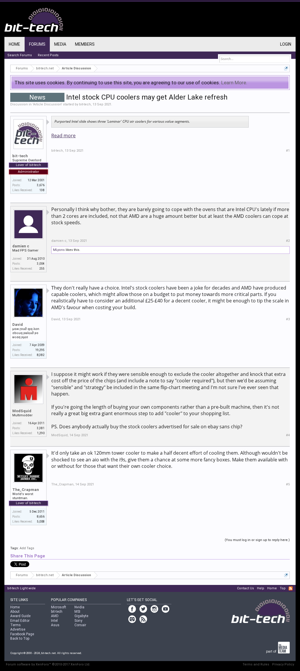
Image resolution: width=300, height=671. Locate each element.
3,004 (41, 263)
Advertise (17, 629)
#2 (288, 241)
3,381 (41, 428)
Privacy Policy (283, 664)
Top (283, 588)
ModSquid (21, 411)
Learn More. (234, 82)
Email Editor (20, 621)
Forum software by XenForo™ (48, 664)
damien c (20, 246)
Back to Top (19, 638)
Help (260, 588)
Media (60, 44)
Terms (15, 625)
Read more (63, 135)
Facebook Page (22, 634)
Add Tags (27, 548)
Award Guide (20, 616)
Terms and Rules (256, 664)
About (15, 612)
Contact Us (245, 588)
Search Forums (19, 55)
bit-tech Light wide (21, 588)
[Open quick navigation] (286, 68)
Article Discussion (47, 104)
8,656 (41, 516)
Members (85, 44)
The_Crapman (25, 489)
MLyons (59, 250)
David (17, 324)
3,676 (41, 185)
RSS (291, 588)
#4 (288, 435)
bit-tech (85, 104)
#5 (288, 484)
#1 (288, 151)
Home (14, 44)
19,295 (40, 350)
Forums (37, 44)
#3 (288, 319)
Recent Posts (48, 55)
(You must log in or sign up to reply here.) (257, 540)
